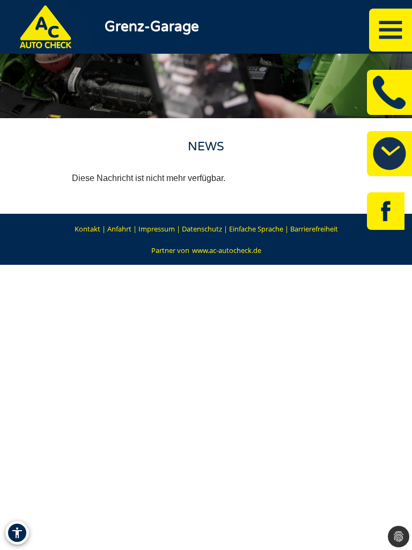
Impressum (156, 229)
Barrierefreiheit (314, 229)
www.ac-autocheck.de (226, 250)
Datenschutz (202, 229)
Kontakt (87, 229)
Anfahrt (119, 229)
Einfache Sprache (256, 229)
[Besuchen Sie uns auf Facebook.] (385, 211)
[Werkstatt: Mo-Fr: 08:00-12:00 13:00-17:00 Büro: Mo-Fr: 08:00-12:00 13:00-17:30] (389, 153)
